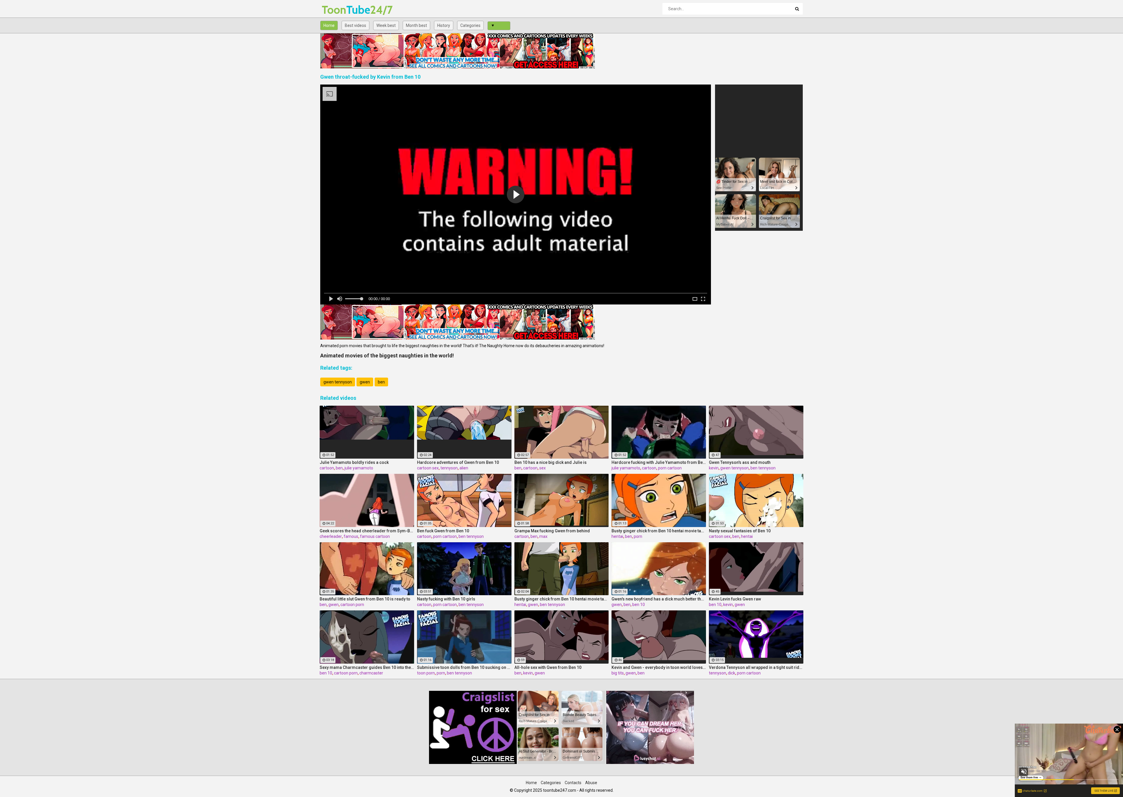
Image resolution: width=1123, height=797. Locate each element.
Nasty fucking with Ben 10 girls (446, 599)
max (543, 536)
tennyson (449, 468)
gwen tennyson (337, 382)
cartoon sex (428, 468)
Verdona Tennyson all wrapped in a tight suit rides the (756, 667)
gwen (365, 382)
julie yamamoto (359, 468)
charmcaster (371, 673)
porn (638, 536)
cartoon (327, 468)
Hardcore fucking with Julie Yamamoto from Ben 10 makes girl (659, 462)
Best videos (355, 25)
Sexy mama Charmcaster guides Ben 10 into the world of (367, 667)
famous (351, 536)
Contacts (573, 782)
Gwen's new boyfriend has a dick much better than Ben (659, 599)
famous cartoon (375, 536)
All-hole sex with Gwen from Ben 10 (547, 667)
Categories (470, 25)
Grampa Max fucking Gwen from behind (552, 531)
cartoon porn (352, 604)
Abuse (591, 782)
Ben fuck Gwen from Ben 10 (443, 531)
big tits (618, 673)
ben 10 (638, 604)
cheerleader (331, 536)
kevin (714, 468)
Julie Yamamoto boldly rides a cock (354, 462)
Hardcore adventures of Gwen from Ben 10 (458, 462)
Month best (416, 25)
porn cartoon (670, 468)
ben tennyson (763, 468)
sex (542, 468)
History (443, 25)
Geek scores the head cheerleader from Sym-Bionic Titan (367, 531)
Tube (337, 10)
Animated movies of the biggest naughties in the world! (387, 355)
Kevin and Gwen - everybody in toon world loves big (659, 667)
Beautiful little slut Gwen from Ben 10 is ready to (365, 599)
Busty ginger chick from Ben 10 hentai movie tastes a (659, 531)
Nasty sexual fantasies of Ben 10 (740, 531)
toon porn (426, 673)
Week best (386, 25)
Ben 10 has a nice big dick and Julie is (550, 462)
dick (731, 673)
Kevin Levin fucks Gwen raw (735, 599)
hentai (617, 536)
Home (329, 25)
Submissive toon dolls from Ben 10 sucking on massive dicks (464, 667)
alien (463, 468)
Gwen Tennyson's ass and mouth (740, 462)
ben (381, 382)
